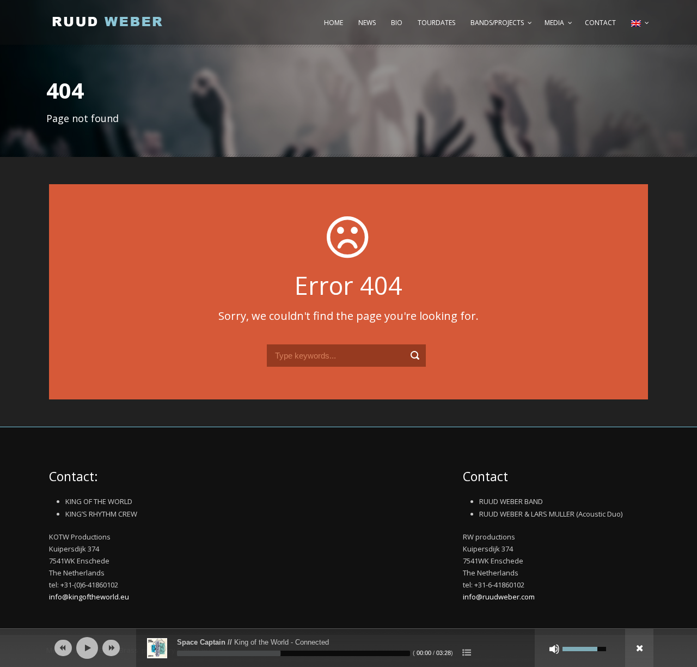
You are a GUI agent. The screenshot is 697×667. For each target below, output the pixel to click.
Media (554, 22)
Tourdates (436, 22)
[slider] (293, 653)
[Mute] (554, 649)
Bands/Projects (497, 22)
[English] (638, 28)
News (367, 22)
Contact (600, 22)
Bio (396, 22)
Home (333, 22)
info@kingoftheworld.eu (89, 597)
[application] (348, 648)
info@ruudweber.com (499, 597)
